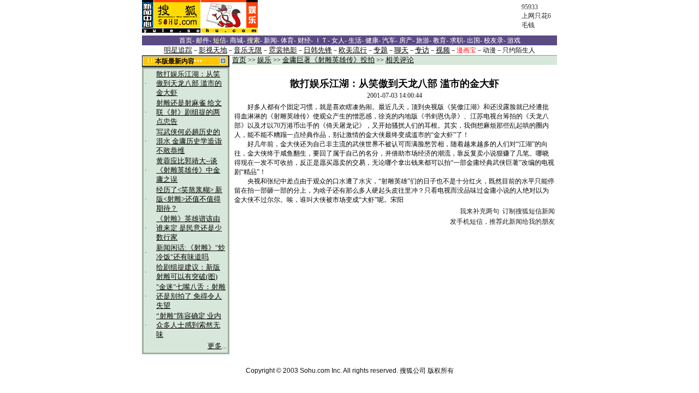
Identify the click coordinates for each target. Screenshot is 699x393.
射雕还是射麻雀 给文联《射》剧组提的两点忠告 (189, 112)
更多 (215, 346)
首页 (239, 60)
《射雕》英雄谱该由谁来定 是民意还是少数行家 (189, 228)
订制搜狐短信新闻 (528, 211)
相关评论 (400, 60)
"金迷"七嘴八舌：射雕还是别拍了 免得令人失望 (191, 296)
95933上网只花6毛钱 (536, 16)
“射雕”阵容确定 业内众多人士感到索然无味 (188, 325)
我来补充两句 (479, 211)
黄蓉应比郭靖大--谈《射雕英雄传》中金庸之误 (188, 170)
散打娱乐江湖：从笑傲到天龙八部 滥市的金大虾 (189, 83)
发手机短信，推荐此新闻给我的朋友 (502, 221)
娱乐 (264, 60)
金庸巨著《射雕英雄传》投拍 (328, 60)
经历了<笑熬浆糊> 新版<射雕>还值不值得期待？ (189, 199)
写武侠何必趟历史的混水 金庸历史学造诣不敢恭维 (189, 141)
